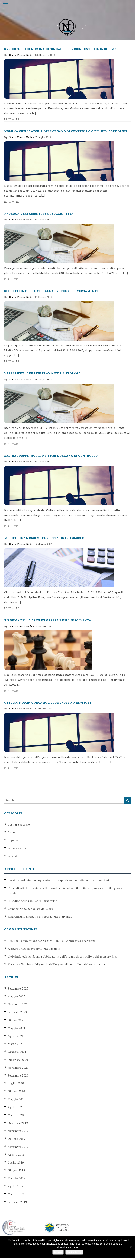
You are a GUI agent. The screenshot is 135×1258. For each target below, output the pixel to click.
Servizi (12, 856)
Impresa (13, 840)
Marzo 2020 (16, 1115)
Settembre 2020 (18, 1075)
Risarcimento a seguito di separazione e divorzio (40, 916)
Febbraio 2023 (17, 1012)
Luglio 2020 (16, 1083)
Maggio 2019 (16, 1178)
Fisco (11, 832)
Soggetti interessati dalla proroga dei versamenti (51, 291)
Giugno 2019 (16, 1170)
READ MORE (12, 119)
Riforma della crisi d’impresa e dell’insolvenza (47, 620)
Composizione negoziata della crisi (31, 909)
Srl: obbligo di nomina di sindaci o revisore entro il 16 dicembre (62, 49)
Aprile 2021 (16, 1036)
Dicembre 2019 (18, 1123)
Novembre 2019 (18, 1131)
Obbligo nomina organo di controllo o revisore (48, 702)
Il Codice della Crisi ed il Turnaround (32, 901)
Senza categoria (18, 848)
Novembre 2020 (18, 1068)
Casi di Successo (19, 824)
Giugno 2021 (16, 1020)
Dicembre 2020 (18, 1060)
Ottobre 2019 (16, 1139)
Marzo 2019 (16, 1194)
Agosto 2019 (16, 1154)
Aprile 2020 (16, 1107)
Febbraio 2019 (17, 1202)
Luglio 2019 (16, 1162)
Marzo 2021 (16, 1044)
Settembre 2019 (18, 1147)
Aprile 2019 (16, 1186)
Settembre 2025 (18, 988)
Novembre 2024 (18, 1004)
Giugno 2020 (16, 1091)
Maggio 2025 (16, 996)
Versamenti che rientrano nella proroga (42, 373)
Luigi (57, 941)
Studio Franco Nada (20, 55)
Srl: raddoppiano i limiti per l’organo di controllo (51, 455)
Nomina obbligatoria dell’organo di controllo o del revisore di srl (66, 131)
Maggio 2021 (16, 1028)
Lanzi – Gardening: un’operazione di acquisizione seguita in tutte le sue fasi (58, 880)
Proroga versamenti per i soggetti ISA (39, 213)
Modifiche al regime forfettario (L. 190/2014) (44, 538)
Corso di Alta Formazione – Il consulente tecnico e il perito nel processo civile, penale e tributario (66, 890)
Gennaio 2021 (17, 1052)
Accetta (58, 1252)
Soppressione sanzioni (34, 941)
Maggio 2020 (16, 1099)
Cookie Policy (74, 1252)
